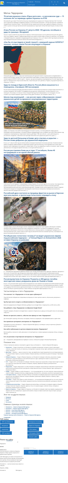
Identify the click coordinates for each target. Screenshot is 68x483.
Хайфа (7, 371)
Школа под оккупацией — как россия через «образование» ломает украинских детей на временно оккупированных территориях (33, 98)
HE (53, 4)
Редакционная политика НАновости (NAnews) (52, 441)
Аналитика (9, 347)
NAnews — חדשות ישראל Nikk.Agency (15, 412)
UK (54, 2)
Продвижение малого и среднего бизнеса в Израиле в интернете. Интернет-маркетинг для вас (44, 444)
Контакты (40, 441)
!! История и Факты (11, 374)
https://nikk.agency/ (5, 472)
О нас (63, 441)
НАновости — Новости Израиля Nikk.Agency (17, 407)
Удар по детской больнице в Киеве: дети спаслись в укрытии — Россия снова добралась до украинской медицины (31, 139)
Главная (30, 2)
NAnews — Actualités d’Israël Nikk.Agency (17, 413)
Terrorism (8, 399)
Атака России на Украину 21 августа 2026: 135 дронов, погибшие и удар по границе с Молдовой (32, 31)
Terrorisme (9, 402)
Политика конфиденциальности (31, 441)
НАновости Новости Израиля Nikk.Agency (33, 446)
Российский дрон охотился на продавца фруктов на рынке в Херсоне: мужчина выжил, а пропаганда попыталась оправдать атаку (34, 194)
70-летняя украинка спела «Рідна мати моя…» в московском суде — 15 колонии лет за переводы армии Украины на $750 (34, 17)
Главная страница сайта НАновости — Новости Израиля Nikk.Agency (22, 415)
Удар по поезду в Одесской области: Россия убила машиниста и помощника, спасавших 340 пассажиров (31, 86)
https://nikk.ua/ (4, 477)
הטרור (7, 400)
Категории (31, 5)
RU (51, 2)
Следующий (8, 417)
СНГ (7, 362)
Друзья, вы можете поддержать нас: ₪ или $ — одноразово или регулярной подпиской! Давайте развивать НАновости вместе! (44, 443)
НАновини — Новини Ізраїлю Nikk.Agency (17, 408)
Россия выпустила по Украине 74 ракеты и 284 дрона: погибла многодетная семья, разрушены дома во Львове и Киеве (30, 280)
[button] (38, 1)
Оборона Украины (11, 357)
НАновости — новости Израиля (8, 442)
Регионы (37, 2)
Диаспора (8, 352)
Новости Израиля (10, 470)
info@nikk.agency (13, 468)
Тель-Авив (8, 379)
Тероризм (8, 397)
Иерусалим (9, 366)
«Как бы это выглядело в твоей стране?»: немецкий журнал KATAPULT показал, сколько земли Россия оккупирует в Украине (34, 43)
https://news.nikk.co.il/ (6, 475)
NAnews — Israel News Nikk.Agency (15, 410)
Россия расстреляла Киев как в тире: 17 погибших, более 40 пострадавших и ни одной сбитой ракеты (29, 151)
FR (56, 4)
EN (57, 2)
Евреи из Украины (11, 389)
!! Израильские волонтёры (13, 384)
